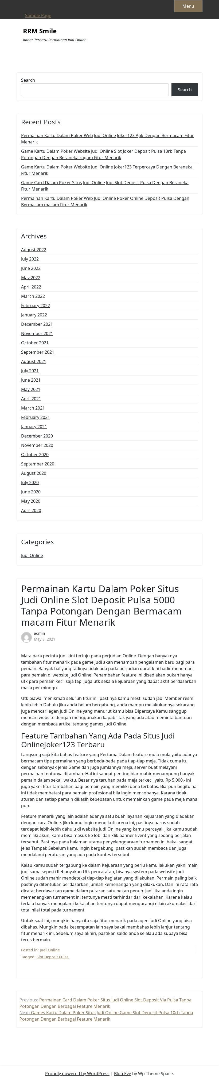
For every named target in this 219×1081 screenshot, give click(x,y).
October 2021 (35, 343)
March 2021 (33, 408)
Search (28, 80)
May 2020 (30, 501)
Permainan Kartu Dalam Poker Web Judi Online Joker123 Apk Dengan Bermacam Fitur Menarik (107, 139)
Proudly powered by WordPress (77, 1073)
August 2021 (33, 361)
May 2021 (30, 389)
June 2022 (31, 268)
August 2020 (33, 473)
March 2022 (33, 296)
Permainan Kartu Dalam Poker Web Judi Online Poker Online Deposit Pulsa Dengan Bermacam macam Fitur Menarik (105, 201)
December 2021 (37, 324)
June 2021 (31, 380)
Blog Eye (122, 1073)
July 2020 (30, 482)
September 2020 (37, 464)
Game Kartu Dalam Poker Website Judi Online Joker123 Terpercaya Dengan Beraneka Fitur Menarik (107, 170)
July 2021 (30, 371)
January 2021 (34, 427)
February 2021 (35, 417)
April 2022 (31, 287)
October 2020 (35, 454)
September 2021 (37, 352)
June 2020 (31, 492)
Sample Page (38, 15)
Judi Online (32, 555)
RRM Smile (40, 31)
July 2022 (30, 259)
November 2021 (37, 333)
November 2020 (37, 445)
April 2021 (31, 399)
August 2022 (33, 250)
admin (39, 633)
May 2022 (30, 277)
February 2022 (35, 305)
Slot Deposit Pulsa (53, 956)
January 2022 (34, 315)
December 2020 (37, 436)
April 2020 (31, 510)
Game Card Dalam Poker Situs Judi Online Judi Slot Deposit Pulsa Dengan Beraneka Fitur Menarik (105, 186)
